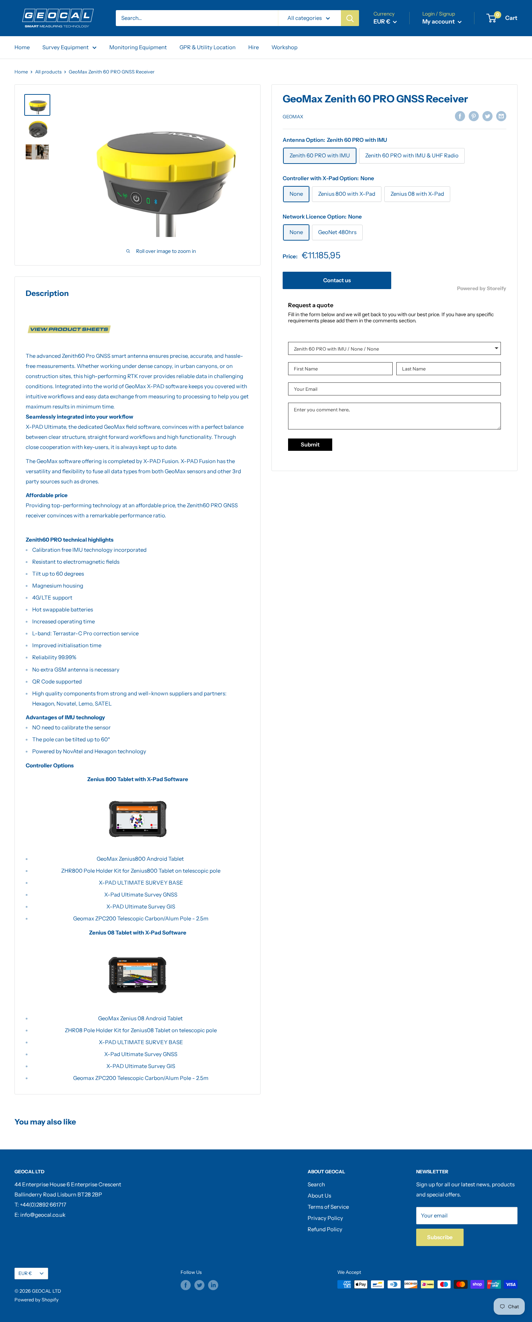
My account (439, 21)
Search (316, 1184)
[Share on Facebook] (460, 116)
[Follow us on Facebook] (186, 1285)
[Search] (350, 18)
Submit (310, 444)
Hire (253, 47)
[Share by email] (501, 116)
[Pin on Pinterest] (474, 116)
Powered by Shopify (36, 1299)
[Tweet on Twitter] (487, 116)
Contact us (337, 280)
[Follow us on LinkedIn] (213, 1285)
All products (48, 72)
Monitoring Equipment (138, 47)
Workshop (284, 47)
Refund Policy (325, 1229)
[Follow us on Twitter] (199, 1285)
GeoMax (293, 116)
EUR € (25, 1273)
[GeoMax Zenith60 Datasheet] (137, 329)
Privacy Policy (325, 1218)
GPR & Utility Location (208, 47)
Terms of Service (328, 1206)
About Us (319, 1195)
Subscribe (440, 1237)
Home (22, 47)
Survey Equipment (65, 47)
